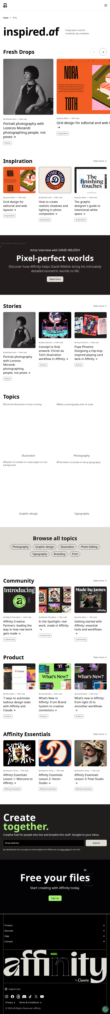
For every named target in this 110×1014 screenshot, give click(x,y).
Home (5, 17)
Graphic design (44, 547)
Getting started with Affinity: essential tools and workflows (88, 627)
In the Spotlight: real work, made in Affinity (54, 625)
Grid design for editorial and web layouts (15, 206)
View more (100, 161)
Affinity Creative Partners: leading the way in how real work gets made (17, 627)
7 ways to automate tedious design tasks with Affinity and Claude (17, 704)
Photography (20, 547)
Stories (7, 143)
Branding (59, 554)
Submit (96, 842)
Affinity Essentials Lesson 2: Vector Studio (51, 779)
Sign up (55, 898)
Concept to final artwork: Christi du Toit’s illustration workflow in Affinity (53, 353)
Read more (55, 279)
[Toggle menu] (105, 5)
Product (7, 716)
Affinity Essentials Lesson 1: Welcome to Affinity (18, 779)
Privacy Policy (65, 849)
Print (75, 554)
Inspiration (63, 133)
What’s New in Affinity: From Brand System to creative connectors (52, 704)
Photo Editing (89, 547)
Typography (39, 554)
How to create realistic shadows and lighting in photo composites (53, 208)
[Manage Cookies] (105, 1009)
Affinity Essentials (12, 789)
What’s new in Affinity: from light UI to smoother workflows (89, 704)
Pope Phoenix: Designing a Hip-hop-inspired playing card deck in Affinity (88, 353)
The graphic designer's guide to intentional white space (87, 208)
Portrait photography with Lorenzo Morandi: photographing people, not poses (24, 130)
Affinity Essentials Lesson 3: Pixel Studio (89, 779)
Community (9, 639)
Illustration (67, 547)
